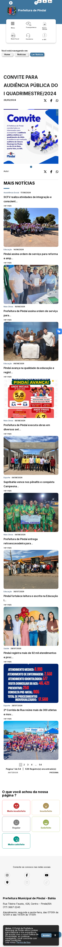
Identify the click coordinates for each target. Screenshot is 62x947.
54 (40, 764)
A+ (50, 1)
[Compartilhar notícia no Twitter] (45, 100)
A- (39, 1)
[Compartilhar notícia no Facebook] (51, 100)
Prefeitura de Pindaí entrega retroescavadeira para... (21, 543)
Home (7, 54)
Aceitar (46, 935)
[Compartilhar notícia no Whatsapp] (57, 100)
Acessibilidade (11, 3)
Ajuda (36, 3)
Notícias (21, 54)
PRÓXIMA (53, 772)
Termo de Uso (23, 942)
